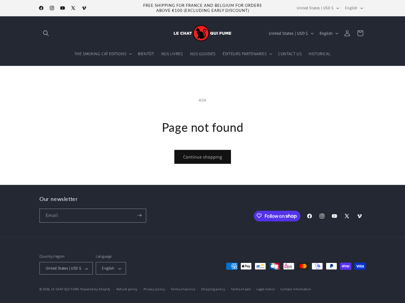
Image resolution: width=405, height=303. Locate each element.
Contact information (295, 289)
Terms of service (183, 289)
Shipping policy (213, 289)
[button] (45, 33)
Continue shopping (202, 157)
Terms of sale (241, 289)
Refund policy (127, 289)
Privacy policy (154, 289)
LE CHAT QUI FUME (65, 289)
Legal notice (265, 289)
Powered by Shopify (95, 289)
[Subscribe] (139, 215)
